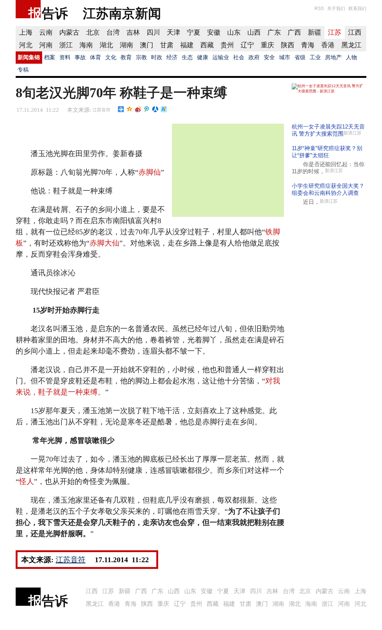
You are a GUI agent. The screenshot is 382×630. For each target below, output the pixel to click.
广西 (294, 32)
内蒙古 (69, 32)
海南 (86, 45)
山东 (234, 32)
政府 (254, 57)
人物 (351, 57)
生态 (187, 57)
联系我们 (357, 8)
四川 (153, 32)
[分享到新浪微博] (138, 109)
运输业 (220, 57)
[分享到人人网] (155, 109)
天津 (173, 32)
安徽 (213, 32)
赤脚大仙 (104, 243)
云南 (46, 32)
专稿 (23, 70)
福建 (187, 45)
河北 (25, 45)
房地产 (333, 57)
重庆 (267, 45)
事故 (80, 57)
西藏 (207, 45)
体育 (95, 57)
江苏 (334, 32)
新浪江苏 (352, 133)
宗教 (141, 57)
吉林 (133, 32)
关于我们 (336, 8)
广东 (274, 32)
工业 (315, 57)
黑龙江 (351, 45)
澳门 (146, 45)
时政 (156, 57)
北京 (93, 32)
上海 (25, 32)
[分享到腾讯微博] (147, 109)
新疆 (314, 32)
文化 (110, 57)
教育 (126, 57)
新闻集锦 (29, 57)
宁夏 (193, 32)
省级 (300, 57)
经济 (172, 57)
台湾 (113, 32)
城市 (284, 57)
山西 (254, 32)
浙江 (66, 45)
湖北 (106, 45)
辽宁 (247, 45)
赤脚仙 (149, 172)
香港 (328, 45)
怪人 (26, 481)
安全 (269, 57)
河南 (46, 45)
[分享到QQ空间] (129, 109)
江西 (354, 32)
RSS (319, 8)
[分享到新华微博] (164, 109)
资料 (65, 57)
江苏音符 (101, 110)
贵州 (227, 45)
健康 (202, 57)
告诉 (55, 13)
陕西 (287, 45)
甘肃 (166, 45)
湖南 (126, 45)
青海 (307, 45)
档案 (49, 57)
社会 (238, 57)
